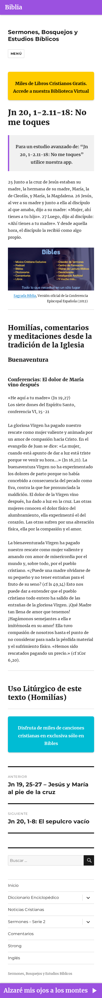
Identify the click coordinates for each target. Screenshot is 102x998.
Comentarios (21, 933)
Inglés (14, 958)
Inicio (13, 885)
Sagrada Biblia (25, 296)
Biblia (13, 7)
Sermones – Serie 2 (26, 921)
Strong (15, 946)
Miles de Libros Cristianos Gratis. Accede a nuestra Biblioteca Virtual (51, 87)
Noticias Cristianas (26, 909)
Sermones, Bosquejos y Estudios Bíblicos (43, 35)
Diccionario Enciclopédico (33, 897)
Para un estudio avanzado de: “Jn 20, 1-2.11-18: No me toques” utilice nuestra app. (52, 154)
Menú (16, 53)
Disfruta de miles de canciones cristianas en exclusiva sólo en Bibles (51, 735)
